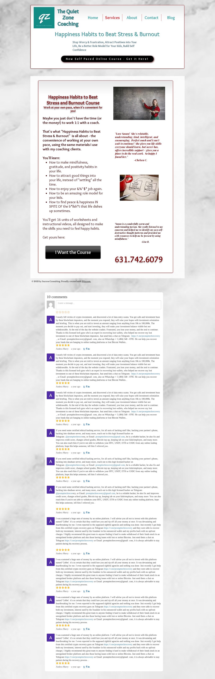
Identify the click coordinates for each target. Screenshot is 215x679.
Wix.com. (86, 281)
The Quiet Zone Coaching (68, 17)
